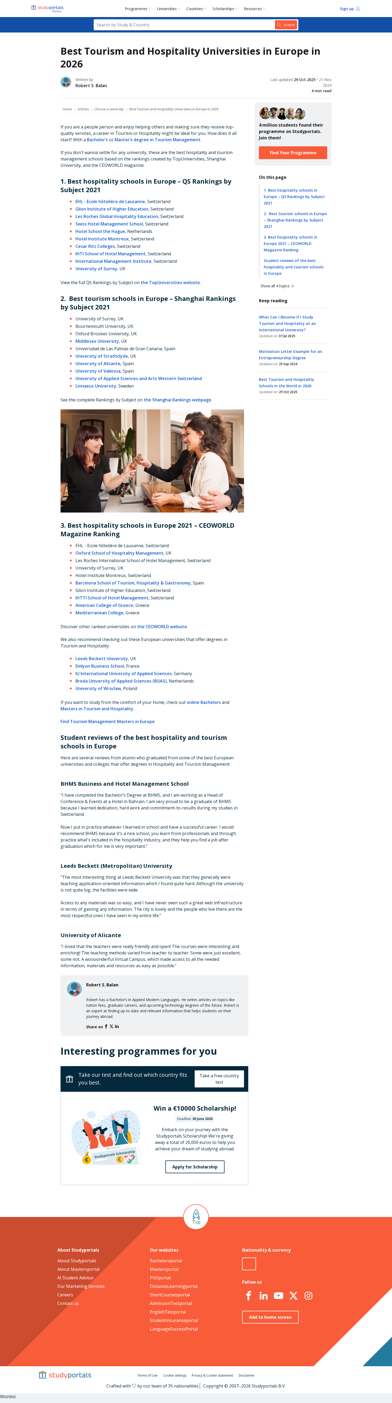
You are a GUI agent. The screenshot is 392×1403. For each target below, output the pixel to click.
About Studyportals (76, 1261)
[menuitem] (139, 8)
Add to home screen (270, 1317)
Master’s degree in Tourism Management (158, 140)
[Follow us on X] (293, 1295)
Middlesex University (97, 341)
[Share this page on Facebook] (106, 1027)
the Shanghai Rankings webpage (177, 400)
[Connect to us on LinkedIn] (263, 1295)
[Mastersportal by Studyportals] (48, 8)
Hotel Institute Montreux (102, 239)
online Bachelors (204, 702)
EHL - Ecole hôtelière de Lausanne (110, 201)
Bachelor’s (97, 140)
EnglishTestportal (168, 1312)
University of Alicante (98, 363)
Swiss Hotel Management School (109, 224)
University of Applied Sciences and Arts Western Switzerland (138, 378)
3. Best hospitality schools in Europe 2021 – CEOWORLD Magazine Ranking (290, 243)
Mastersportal (164, 1269)
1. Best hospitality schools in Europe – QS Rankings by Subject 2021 (294, 196)
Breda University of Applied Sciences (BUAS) (121, 681)
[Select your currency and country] (249, 1263)
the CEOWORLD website (162, 627)
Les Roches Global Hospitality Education (116, 216)
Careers (65, 1295)
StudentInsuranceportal (174, 1320)
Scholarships (223, 8)
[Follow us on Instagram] (308, 1295)
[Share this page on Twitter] (112, 1027)
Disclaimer (247, 1375)
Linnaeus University (95, 386)
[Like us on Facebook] (248, 1295)
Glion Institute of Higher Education (111, 209)
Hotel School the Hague (100, 231)
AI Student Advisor (75, 1278)
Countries (194, 8)
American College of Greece (104, 605)
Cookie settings (174, 1375)
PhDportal (160, 1278)
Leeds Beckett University (101, 659)
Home (67, 109)
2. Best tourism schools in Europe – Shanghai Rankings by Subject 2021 (295, 220)
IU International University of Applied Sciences (123, 673)
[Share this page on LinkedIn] (117, 1027)
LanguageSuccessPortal (174, 1329)
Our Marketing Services (81, 1286)
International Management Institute (113, 261)
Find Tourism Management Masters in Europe (108, 721)
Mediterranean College (99, 613)
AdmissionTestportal (171, 1303)
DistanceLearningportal (174, 1286)
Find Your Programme (293, 153)
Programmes (136, 8)
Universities (167, 8)
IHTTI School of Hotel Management (112, 598)
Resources (253, 8)
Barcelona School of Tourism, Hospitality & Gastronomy (133, 583)
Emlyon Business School (99, 666)
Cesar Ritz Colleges (95, 246)
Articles (83, 109)
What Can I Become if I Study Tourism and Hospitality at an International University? (287, 323)
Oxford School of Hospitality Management (119, 553)
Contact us (68, 1303)
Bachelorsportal (166, 1261)
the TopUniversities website (170, 282)
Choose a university (109, 109)
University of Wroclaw (98, 688)
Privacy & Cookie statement (212, 1375)
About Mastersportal (78, 1269)
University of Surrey (96, 269)
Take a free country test (219, 1079)
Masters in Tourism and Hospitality (97, 709)
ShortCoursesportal (170, 1295)
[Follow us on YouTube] (278, 1295)
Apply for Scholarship (195, 1167)
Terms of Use (147, 1375)
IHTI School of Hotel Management (110, 254)
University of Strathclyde (101, 356)
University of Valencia (98, 371)
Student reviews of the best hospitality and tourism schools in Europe (293, 267)
